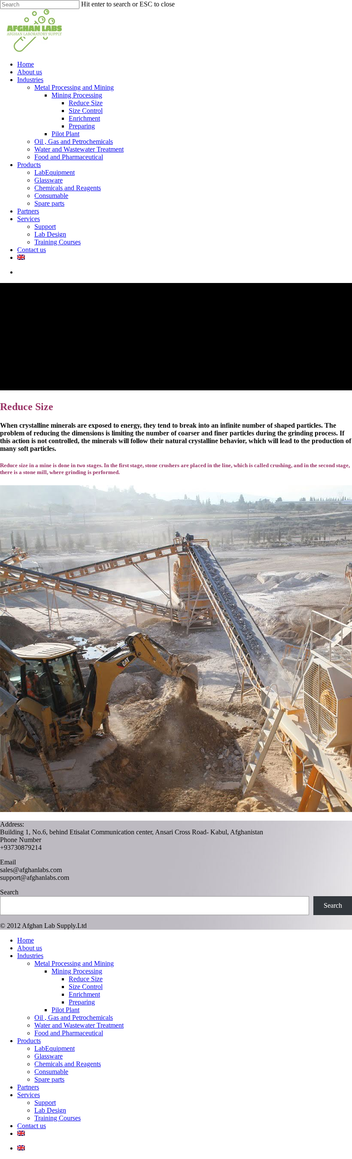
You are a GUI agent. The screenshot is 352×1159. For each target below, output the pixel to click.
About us (29, 948)
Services (28, 1094)
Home (25, 940)
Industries (30, 955)
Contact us (31, 1125)
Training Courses (57, 1118)
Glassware (48, 1056)
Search (9, 892)
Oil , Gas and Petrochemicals (73, 1017)
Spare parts (49, 1079)
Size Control (86, 986)
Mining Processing (77, 971)
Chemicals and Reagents (67, 1064)
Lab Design (50, 1110)
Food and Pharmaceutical (68, 1033)
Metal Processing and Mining (74, 963)
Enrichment (84, 994)
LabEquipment (54, 1048)
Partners (28, 1087)
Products (29, 1040)
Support (45, 1102)
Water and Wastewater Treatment (79, 1025)
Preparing (82, 1002)
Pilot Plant (65, 1009)
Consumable (51, 1071)
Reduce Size (86, 979)
